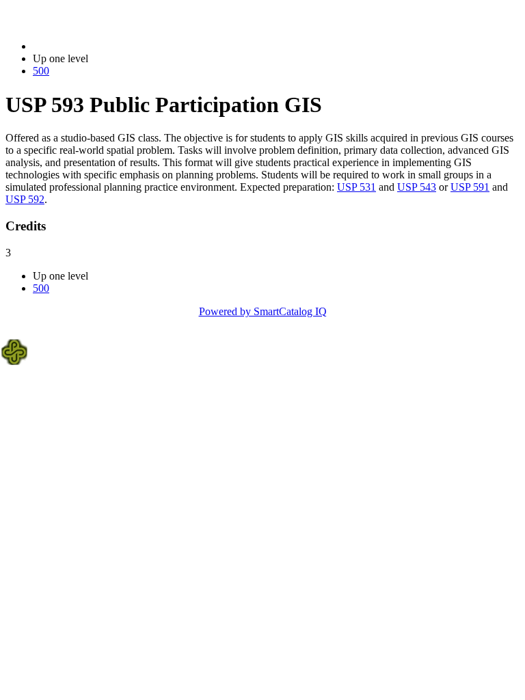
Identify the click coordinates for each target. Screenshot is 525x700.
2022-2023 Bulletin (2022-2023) (103, 46)
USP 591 (469, 187)
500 (41, 71)
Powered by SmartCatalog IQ (263, 311)
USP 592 (24, 199)
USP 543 (416, 187)
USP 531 (356, 187)
